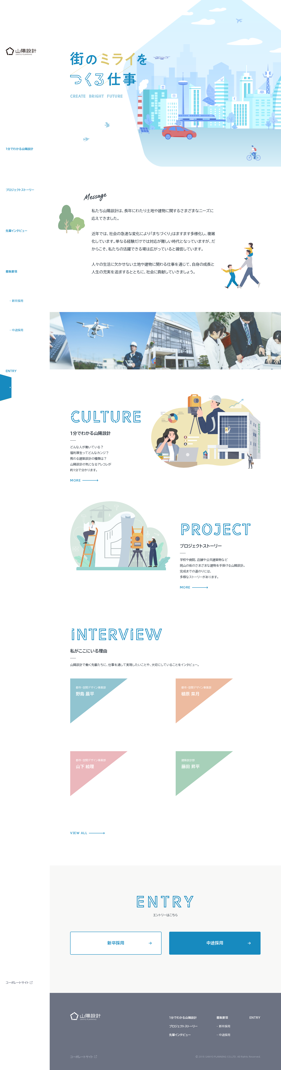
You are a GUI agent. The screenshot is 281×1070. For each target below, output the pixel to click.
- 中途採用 (16, 330)
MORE (75, 480)
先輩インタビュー (16, 230)
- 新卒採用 (16, 300)
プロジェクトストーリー (20, 189)
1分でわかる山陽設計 (19, 149)
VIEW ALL (78, 833)
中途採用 (214, 943)
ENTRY (11, 371)
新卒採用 (115, 943)
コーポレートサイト (17, 982)
